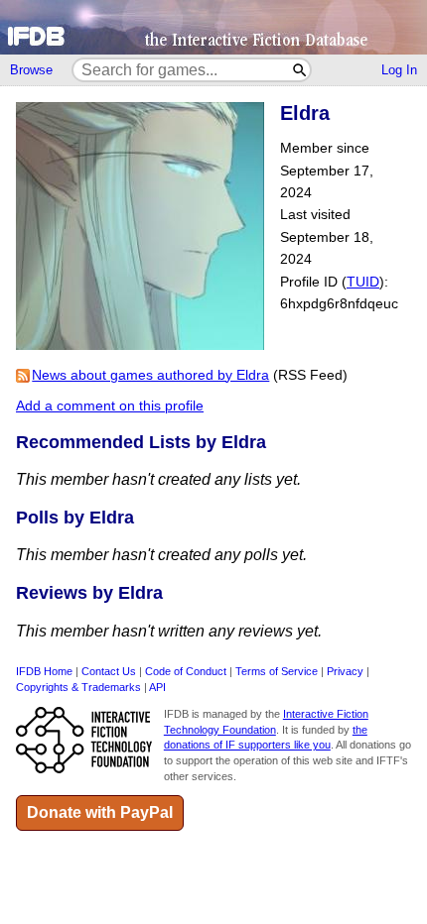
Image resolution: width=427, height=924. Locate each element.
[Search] (300, 69)
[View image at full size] (140, 344)
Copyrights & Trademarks (78, 687)
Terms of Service (276, 671)
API (157, 687)
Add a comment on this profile (110, 406)
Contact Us (108, 671)
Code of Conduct (185, 671)
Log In (399, 69)
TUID (363, 282)
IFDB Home (44, 671)
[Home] (213, 27)
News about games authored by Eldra (150, 375)
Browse (31, 69)
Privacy (345, 671)
